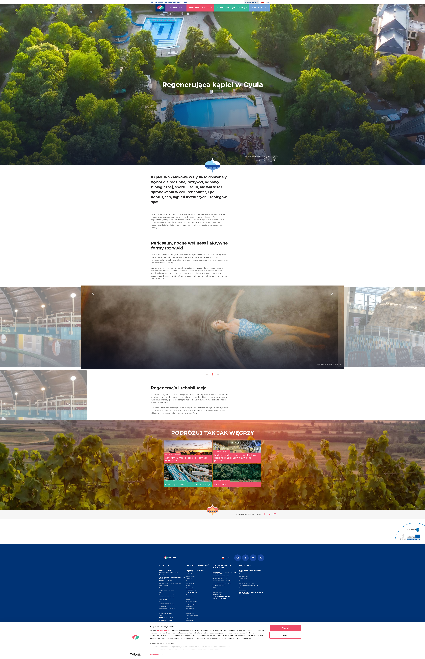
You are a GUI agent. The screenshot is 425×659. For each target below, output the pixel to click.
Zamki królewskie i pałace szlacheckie (170, 583)
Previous (92, 292)
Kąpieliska (189, 578)
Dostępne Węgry (217, 592)
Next (332, 292)
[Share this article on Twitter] (268, 514)
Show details (155, 655)
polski (267, 2)
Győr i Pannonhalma (192, 615)
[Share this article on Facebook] (264, 514)
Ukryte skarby (190, 583)
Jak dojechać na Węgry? (219, 578)
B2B (185, 2)
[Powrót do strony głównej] (160, 7)
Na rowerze (162, 611)
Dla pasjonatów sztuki (245, 581)
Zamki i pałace (190, 576)
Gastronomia (163, 599)
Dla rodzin (242, 574)
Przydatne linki (216, 594)
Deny (285, 635)
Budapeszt (189, 594)
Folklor (161, 592)
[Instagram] (261, 557)
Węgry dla (258, 8)
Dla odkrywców (243, 576)
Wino (160, 601)
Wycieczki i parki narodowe (167, 608)
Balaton (188, 599)
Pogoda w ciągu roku (218, 585)
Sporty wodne (163, 606)
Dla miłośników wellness (246, 583)
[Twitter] (253, 557)
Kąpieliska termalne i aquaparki (168, 572)
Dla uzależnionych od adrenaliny (248, 585)
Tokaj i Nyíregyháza (191, 604)
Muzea (188, 585)
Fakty (214, 587)
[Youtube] (237, 557)
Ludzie (214, 590)
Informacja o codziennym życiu (221, 583)
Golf (160, 615)
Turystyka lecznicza (165, 575)
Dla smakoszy (243, 590)
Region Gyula (190, 620)
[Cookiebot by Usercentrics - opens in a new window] (135, 654)
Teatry (161, 587)
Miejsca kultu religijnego (166, 590)
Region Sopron (190, 608)
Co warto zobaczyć (199, 8)
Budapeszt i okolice (191, 597)
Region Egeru (190, 613)
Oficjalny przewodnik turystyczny (166, 2)
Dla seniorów (243, 578)
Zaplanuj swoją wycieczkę (230, 8)
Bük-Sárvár (189, 611)
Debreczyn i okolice (191, 601)
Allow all (285, 628)
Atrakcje (175, 8)
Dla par (241, 587)
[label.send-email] (273, 514)
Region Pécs (189, 606)
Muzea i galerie (164, 585)
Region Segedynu (191, 618)
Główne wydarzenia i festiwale (168, 594)
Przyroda (188, 581)
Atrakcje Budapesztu (192, 574)
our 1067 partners (164, 630)
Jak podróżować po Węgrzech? (221, 580)
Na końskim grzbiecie (165, 613)
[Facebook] (245, 557)
